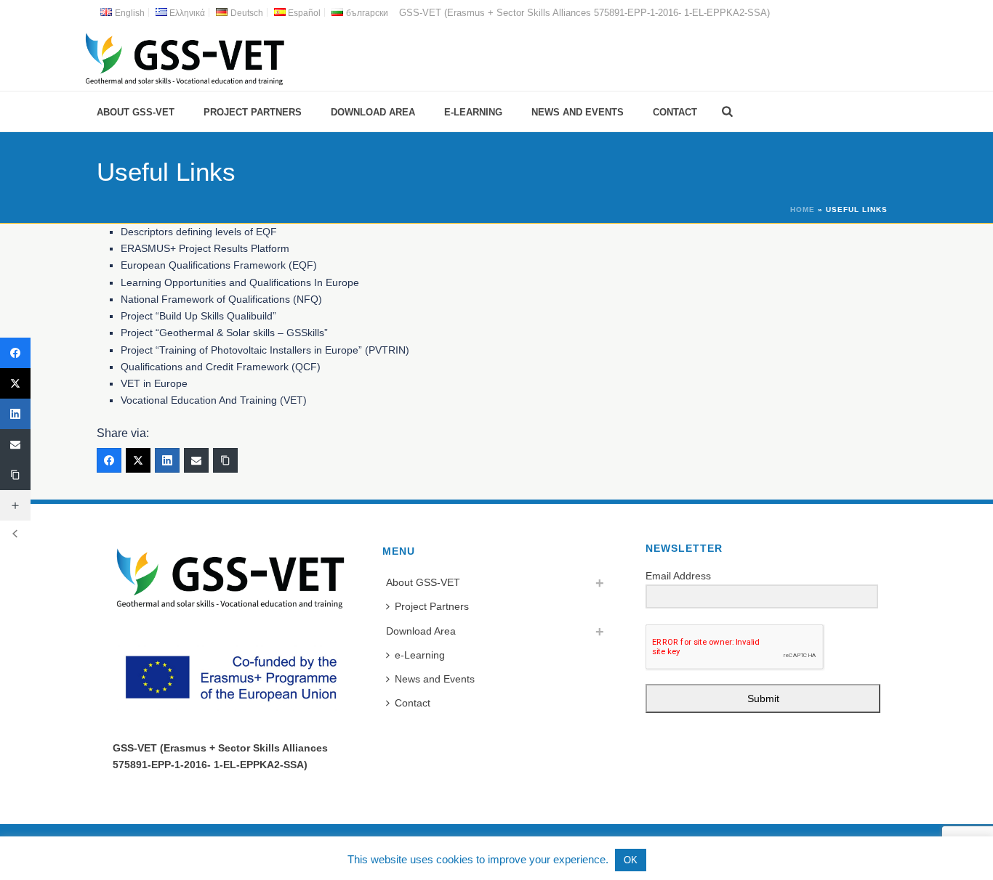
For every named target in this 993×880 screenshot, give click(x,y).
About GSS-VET (135, 112)
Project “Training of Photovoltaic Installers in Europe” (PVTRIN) (265, 350)
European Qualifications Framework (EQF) (219, 265)
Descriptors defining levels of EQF (199, 231)
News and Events (577, 112)
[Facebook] (109, 460)
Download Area (373, 112)
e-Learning (473, 112)
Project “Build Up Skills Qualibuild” (198, 316)
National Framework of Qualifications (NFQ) (221, 299)
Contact (675, 112)
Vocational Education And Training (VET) (214, 400)
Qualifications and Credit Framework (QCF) (221, 366)
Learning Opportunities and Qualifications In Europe (240, 282)
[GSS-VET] (184, 58)
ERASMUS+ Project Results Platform (205, 248)
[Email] (196, 460)
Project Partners (253, 112)
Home (802, 209)
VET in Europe (154, 383)
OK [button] (631, 860)
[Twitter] (138, 460)
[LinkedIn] (167, 460)
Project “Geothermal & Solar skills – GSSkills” (224, 332)
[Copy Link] (225, 460)
